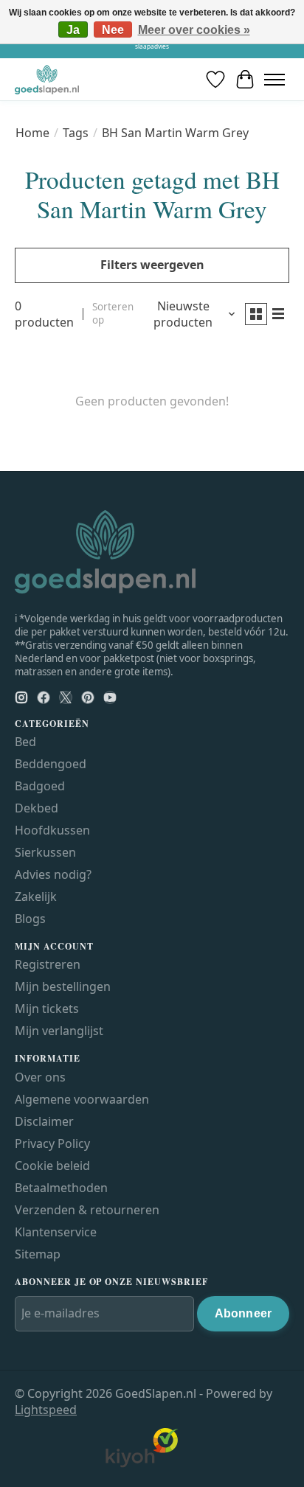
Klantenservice (56, 1232)
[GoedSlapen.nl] (47, 79)
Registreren (47, 964)
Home (32, 133)
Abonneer (243, 1313)
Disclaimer (44, 1121)
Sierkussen (45, 852)
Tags (76, 133)
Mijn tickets (47, 1008)
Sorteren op (113, 313)
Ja (73, 30)
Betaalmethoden (61, 1188)
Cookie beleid (52, 1165)
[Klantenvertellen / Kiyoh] (142, 1464)
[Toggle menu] (274, 79)
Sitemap (38, 1254)
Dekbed (36, 808)
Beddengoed (50, 764)
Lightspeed (46, 1409)
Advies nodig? (53, 874)
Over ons (40, 1077)
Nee (113, 30)
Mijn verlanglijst (59, 1031)
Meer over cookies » (194, 30)
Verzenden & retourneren (87, 1210)
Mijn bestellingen (63, 986)
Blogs (30, 918)
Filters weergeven (152, 265)
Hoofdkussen (52, 830)
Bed (25, 742)
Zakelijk (36, 896)
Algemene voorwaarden (82, 1099)
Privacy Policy (52, 1143)
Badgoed (40, 786)
